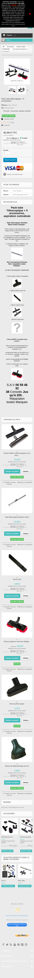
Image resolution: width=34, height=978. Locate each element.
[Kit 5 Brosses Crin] (9, 826)
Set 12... (4, 880)
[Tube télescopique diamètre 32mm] (17, 500)
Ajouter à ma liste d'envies (15, 174)
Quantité (5, 150)
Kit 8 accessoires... (26, 837)
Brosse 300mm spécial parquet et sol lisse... (17, 454)
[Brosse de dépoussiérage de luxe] (17, 749)
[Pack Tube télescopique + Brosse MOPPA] (12, 90)
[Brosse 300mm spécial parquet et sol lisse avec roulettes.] (17, 437)
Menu (8, 40)
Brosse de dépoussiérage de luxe (17, 766)
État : (2, 108)
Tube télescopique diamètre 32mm (17, 517)
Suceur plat (17, 579)
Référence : (4, 105)
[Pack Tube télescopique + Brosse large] (25, 871)
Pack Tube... (22, 880)
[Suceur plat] (17, 563)
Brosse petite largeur (17, 704)
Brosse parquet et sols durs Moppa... (17, 641)
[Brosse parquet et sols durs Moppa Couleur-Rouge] (17, 625)
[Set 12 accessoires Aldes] (8, 871)
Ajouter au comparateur (25, 482)
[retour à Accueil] (3, 47)
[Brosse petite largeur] (17, 687)
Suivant (27, 90)
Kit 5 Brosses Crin (7, 837)
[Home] (3, 40)
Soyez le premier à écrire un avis (17, 925)
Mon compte (6, 956)
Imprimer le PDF (9, 119)
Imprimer (7, 125)
